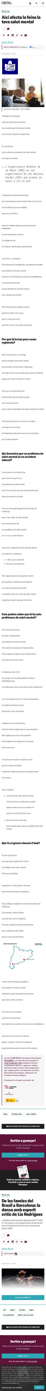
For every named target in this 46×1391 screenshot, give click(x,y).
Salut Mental (31, 1114)
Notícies (6, 11)
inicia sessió (32, 1160)
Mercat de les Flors (25, 1315)
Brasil (12, 1310)
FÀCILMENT (9, 1061)
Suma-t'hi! (22, 1155)
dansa (31, 1310)
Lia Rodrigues (8, 1315)
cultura (22, 1310)
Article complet (24, 1297)
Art (4, 1310)
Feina (5, 1114)
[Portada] (7, 3)
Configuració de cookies (12, 1387)
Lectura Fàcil (17, 1114)
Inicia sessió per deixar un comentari (24, 1126)
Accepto (39, 1387)
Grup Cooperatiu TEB (13, 1063)
